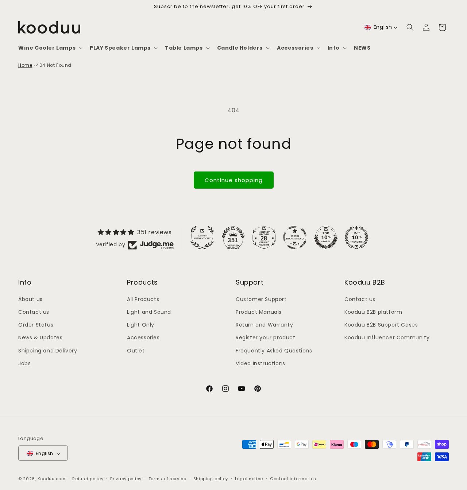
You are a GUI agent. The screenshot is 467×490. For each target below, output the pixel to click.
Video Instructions (260, 363)
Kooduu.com (52, 479)
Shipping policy (210, 479)
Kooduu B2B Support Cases (381, 324)
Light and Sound (149, 311)
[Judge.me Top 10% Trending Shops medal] (356, 237)
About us (30, 298)
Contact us (33, 311)
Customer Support (261, 298)
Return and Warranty (264, 324)
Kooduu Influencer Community (386, 337)
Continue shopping (234, 180)
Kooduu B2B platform (373, 311)
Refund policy (87, 479)
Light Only (140, 324)
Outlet (136, 350)
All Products (143, 298)
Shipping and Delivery (47, 350)
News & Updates (40, 337)
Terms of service (167, 479)
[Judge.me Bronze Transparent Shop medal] (294, 237)
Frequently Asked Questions (274, 350)
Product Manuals (259, 311)
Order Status (35, 324)
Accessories (143, 337)
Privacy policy (126, 479)
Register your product (266, 337)
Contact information (293, 479)
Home (25, 65)
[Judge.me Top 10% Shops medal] (325, 237)
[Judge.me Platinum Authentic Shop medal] (202, 237)
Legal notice (249, 479)
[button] (49, 47)
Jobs (24, 363)
